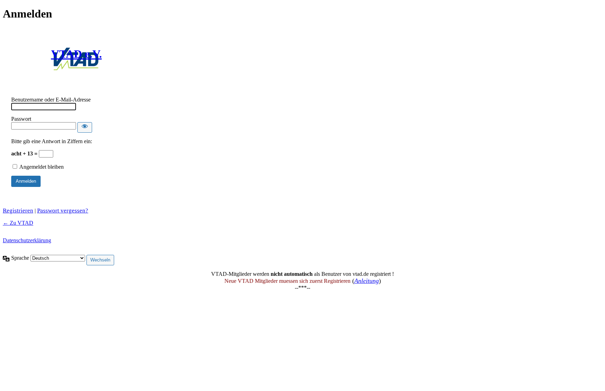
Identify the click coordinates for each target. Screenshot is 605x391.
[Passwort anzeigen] (84, 127)
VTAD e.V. (76, 54)
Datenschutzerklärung (27, 240)
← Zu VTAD (18, 223)
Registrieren (18, 210)
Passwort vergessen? (62, 210)
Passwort (21, 119)
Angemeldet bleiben (41, 167)
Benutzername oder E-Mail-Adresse (51, 100)
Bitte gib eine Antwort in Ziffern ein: (51, 141)
